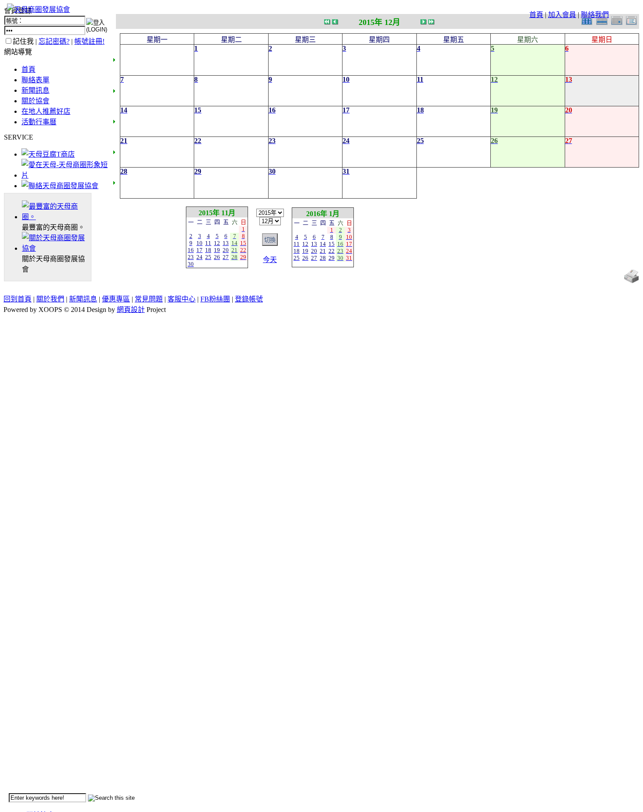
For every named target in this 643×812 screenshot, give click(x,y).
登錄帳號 (249, 299)
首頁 (536, 14)
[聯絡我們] (59, 185)
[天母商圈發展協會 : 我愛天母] (38, 9)
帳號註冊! (89, 41)
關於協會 (35, 101)
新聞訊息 (35, 90)
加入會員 (562, 14)
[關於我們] (56, 248)
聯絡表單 (35, 80)
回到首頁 (17, 299)
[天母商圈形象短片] (64, 175)
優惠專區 (116, 299)
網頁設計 (131, 309)
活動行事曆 (38, 122)
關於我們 (50, 299)
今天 (270, 259)
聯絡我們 (595, 14)
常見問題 (149, 299)
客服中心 (182, 299)
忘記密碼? (54, 41)
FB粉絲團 (215, 299)
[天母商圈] (56, 216)
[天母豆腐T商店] (48, 154)
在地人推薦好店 (45, 111)
